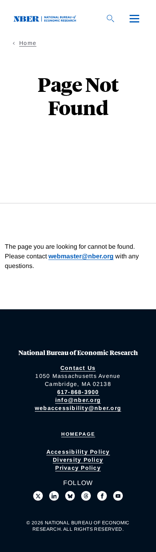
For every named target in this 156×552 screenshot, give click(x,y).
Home (27, 43)
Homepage (78, 434)
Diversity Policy (78, 460)
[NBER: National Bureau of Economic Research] (46, 18)
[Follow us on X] (38, 496)
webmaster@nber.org (81, 256)
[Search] (110, 18)
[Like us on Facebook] (102, 496)
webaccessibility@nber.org (78, 408)
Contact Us (78, 368)
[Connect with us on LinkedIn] (54, 496)
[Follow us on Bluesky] (70, 496)
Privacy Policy (78, 468)
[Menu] (134, 18)
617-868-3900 (78, 392)
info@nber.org (78, 400)
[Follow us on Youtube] (118, 496)
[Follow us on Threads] (86, 496)
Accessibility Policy (78, 451)
